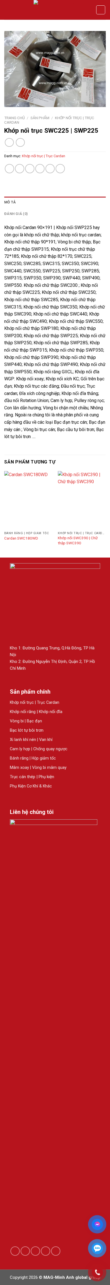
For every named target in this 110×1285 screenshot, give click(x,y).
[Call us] (45, 1251)
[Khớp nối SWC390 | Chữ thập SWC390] (82, 500)
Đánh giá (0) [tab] (16, 214)
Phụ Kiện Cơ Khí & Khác (31, 786)
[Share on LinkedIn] (60, 168)
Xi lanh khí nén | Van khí (31, 739)
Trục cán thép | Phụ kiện (32, 776)
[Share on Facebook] (19, 168)
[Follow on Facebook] (15, 1251)
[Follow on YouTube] (55, 1251)
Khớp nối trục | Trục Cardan (43, 156)
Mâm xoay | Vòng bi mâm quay (38, 767)
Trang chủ (14, 118)
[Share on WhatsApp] (9, 168)
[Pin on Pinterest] (50, 168)
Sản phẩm (39, 118)
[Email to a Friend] (40, 168)
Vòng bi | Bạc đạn (26, 721)
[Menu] (7, 10)
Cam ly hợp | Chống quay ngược (38, 749)
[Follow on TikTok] (25, 1251)
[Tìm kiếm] (100, 9)
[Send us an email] (35, 1251)
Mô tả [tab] (10, 202)
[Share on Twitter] (29, 168)
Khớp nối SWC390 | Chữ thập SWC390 (78, 540)
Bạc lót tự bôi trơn (26, 730)
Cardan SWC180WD (21, 538)
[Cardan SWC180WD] (28, 500)
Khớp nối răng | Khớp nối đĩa (36, 711)
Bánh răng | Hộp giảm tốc (33, 758)
